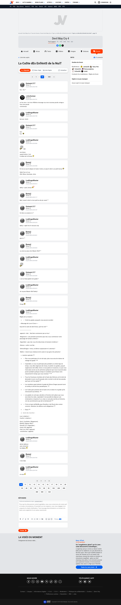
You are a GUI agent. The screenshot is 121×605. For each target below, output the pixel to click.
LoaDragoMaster (32, 113)
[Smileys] (46, 519)
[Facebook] (28, 581)
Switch (41, 6)
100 (53, 488)
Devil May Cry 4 (26, 33)
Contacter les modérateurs (80, 74)
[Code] (40, 519)
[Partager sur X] (63, 45)
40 (26, 488)
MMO (55, 6)
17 (52, 484)
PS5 (14, 6)
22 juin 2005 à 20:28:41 (31, 128)
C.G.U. (50, 591)
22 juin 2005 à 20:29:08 (31, 165)
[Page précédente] (41, 480)
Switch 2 (27, 6)
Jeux (17, 2)
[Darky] (28, 162)
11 (25, 484)
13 (34, 484)
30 (22, 488)
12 (30, 484)
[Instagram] (37, 581)
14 (39, 484)
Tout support (52, 42)
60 (35, 488)
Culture (58, 2)
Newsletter (63, 594)
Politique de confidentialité (77, 591)
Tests (49, 51)
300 (64, 488)
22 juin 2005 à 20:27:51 (31, 99)
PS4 (33, 6)
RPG (59, 6)
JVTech (49, 2)
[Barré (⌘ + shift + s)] (28, 519)
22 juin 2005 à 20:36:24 (31, 441)
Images (73, 51)
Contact (22, 591)
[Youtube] (42, 581)
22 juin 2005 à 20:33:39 (31, 275)
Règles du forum (93, 74)
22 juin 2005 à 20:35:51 (31, 313)
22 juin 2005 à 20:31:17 (31, 197)
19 (61, 484)
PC (11, 6)
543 (49, 77)
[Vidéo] (51, 519)
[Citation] (37, 519)
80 (44, 488)
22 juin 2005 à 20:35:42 (31, 301)
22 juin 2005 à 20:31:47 (31, 210)
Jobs (74, 594)
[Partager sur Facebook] (57, 45)
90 (48, 488)
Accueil (20, 33)
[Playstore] (80, 581)
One (36, 6)
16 (47, 484)
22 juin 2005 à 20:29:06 (31, 143)
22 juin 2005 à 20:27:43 (31, 86)
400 (37, 492)
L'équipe (29, 591)
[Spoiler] (42, 519)
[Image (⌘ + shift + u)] (49, 519)
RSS (70, 594)
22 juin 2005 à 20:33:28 (31, 260)
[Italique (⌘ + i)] (23, 519)
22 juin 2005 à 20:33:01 (31, 235)
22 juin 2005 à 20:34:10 (31, 288)
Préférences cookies (52, 594)
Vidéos (67, 2)
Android (50, 6)
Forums (75, 2)
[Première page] (37, 480)
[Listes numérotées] (35, 519)
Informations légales (40, 591)
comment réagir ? (39, 501)
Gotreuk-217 (30, 83)
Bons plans (39, 2)
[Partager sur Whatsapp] (60, 45)
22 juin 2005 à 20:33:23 (31, 248)
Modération (63, 591)
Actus (38, 51)
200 (58, 488)
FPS (63, 6)
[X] (33, 581)
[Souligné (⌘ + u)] (25, 519)
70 (40, 488)
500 (42, 492)
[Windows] (89, 581)
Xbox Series (20, 6)
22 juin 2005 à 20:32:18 (31, 222)
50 (31, 488)
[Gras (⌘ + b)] (20, 519)
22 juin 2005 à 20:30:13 (31, 183)
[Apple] (85, 581)
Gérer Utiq (97, 591)
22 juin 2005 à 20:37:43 (31, 470)
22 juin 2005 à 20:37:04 (31, 457)
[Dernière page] (48, 480)
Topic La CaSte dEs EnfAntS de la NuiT (61, 33)
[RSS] (46, 581)
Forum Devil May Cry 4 (45, 33)
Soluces (85, 51)
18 (56, 484)
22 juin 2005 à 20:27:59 (31, 116)
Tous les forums (35, 33)
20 (65, 484)
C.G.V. (56, 591)
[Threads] (55, 581)
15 (43, 484)
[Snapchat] (60, 581)
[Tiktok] (51, 581)
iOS (45, 6)
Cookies (89, 591)
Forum (98, 51)
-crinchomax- (31, 96)
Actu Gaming (26, 2)
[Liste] (32, 519)
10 (42, 77)
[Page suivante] (45, 480)
